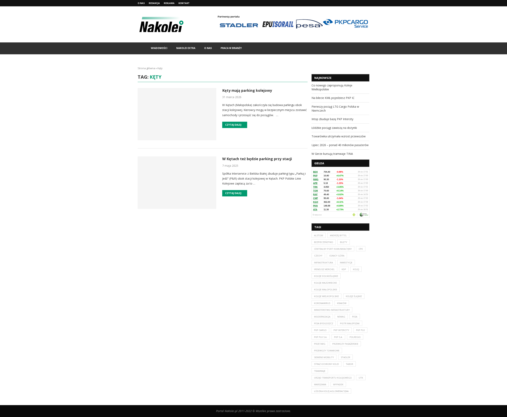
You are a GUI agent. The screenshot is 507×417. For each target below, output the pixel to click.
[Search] (367, 48)
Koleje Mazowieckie (325, 282)
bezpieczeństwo (323, 242)
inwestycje (346, 262)
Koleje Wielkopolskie (326, 296)
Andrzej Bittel (338, 235)
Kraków (341, 303)
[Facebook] (359, 3)
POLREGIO (355, 337)
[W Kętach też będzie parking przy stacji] (177, 182)
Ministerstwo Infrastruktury (332, 309)
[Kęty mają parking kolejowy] (177, 114)
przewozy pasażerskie (345, 343)
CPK (361, 248)
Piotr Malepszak (350, 323)
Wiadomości (159, 48)
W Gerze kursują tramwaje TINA (332, 154)
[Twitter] (364, 3)
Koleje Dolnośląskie (326, 275)
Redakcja (154, 3)
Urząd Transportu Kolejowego (333, 377)
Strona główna (146, 68)
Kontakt (184, 3)
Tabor (349, 363)
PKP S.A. (338, 337)
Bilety (343, 242)
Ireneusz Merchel (324, 269)
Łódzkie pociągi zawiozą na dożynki (334, 128)
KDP (344, 269)
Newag (341, 316)
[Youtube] (368, 3)
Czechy (318, 255)
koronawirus (322, 303)
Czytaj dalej (233, 124)
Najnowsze (323, 78)
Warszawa (320, 384)
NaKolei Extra (185, 48)
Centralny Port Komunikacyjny (333, 248)
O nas (141, 3)
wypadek (338, 384)
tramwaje (319, 370)
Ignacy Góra (336, 255)
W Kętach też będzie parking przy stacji (257, 158)
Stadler (345, 357)
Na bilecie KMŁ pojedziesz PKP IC (333, 98)
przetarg (319, 343)
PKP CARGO (320, 330)
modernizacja (322, 316)
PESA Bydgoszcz (323, 323)
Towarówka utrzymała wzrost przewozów (339, 136)
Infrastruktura (323, 262)
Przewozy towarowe (326, 350)
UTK (361, 377)
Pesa (354, 316)
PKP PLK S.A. (320, 337)
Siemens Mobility (324, 357)
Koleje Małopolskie (325, 289)
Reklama (169, 3)
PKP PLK (360, 330)
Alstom (318, 235)
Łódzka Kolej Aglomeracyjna (331, 391)
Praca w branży (231, 48)
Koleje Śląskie (354, 296)
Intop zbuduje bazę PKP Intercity (332, 119)
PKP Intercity (341, 330)
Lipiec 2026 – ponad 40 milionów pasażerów (340, 145)
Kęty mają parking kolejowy (247, 90)
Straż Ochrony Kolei (326, 363)
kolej (356, 269)
